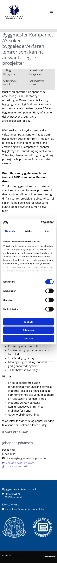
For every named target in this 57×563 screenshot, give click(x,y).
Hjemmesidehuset (19, 555)
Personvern (50, 556)
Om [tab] (47, 231)
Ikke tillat (28, 338)
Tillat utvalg (28, 330)
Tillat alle (28, 321)
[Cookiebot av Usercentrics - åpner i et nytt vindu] (41, 223)
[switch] (49, 290)
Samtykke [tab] (10, 231)
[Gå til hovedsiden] (14, 11)
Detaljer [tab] (29, 231)
